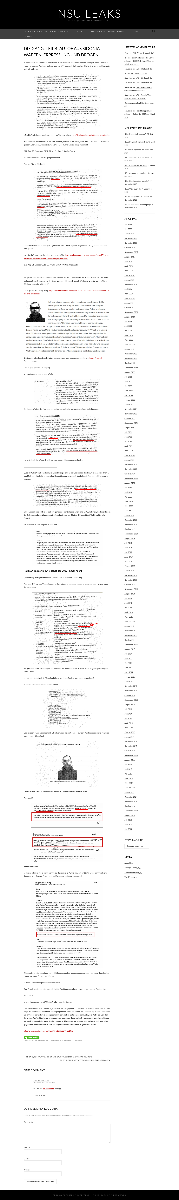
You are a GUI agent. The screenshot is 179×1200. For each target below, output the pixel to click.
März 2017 (128, 672)
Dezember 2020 (130, 465)
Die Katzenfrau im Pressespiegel (137, 205)
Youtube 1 (79, 31)
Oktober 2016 (129, 695)
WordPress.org (130, 877)
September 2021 (131, 423)
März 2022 (128, 395)
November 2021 (130, 414)
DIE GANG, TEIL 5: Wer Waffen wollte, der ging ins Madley (85, 1060)
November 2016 (130, 691)
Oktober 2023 (129, 308)
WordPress (83, 1195)
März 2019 (128, 561)
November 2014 (130, 802)
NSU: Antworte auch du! (134, 173)
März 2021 (128, 451)
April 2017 (128, 668)
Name (27, 1148)
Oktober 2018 (129, 585)
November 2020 (130, 469)
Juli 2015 (128, 765)
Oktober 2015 (129, 751)
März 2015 (128, 783)
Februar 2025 (129, 275)
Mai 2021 (128, 441)
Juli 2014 (128, 820)
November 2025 (130, 243)
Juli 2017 (128, 654)
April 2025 (128, 266)
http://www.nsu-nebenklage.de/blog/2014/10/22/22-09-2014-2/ (48, 1031)
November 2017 (130, 635)
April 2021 (128, 446)
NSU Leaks (89, 13)
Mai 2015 (128, 774)
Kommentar (28, 1122)
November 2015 (130, 746)
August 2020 (129, 483)
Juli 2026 (128, 225)
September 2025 (131, 252)
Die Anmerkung (130, 103)
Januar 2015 (129, 792)
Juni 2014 (128, 825)
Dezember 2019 (130, 520)
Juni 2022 (128, 381)
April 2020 (128, 501)
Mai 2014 (128, 829)
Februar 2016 (129, 732)
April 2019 (128, 557)
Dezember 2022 (130, 354)
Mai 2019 (128, 552)
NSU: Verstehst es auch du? (136, 158)
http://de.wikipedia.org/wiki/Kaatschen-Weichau (91, 135)
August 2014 (129, 815)
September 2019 (131, 534)
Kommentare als (133, 872)
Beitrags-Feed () (132, 868)
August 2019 (129, 538)
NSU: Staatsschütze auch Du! (136, 181)
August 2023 (129, 317)
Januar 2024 (129, 303)
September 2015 (131, 755)
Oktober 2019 (129, 529)
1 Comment (77, 1041)
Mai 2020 (128, 497)
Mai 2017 (128, 663)
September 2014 (131, 811)
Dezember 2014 (130, 797)
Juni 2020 (128, 492)
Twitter (29, 36)
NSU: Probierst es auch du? (135, 165)
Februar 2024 (129, 298)
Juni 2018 (128, 603)
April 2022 (128, 391)
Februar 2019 (129, 566)
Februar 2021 (129, 455)
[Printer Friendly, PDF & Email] (31, 1037)
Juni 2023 (128, 326)
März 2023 (128, 340)
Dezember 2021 (130, 409)
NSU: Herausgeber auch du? (136, 150)
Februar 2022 (129, 400)
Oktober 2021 (129, 418)
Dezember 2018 (130, 575)
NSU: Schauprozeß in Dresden (136, 197)
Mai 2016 (128, 718)
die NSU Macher (38, 1041)
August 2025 (129, 257)
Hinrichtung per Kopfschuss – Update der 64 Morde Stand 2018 (139, 114)
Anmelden (128, 863)
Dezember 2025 (130, 238)
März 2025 (128, 271)
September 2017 (131, 645)
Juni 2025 (128, 261)
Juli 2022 (128, 377)
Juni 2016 (128, 714)
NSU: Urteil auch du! (144, 69)
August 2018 (129, 594)
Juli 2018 (128, 598)
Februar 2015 (129, 788)
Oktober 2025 (129, 248)
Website (27, 1170)
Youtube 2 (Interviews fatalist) (108, 31)
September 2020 (131, 478)
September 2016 (131, 700)
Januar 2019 (129, 571)
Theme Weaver (118, 1195)
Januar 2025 (129, 280)
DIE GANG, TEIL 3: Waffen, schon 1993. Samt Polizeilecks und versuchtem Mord (58, 1057)
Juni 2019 (128, 548)
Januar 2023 (129, 349)
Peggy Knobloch (95, 358)
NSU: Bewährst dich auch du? (136, 142)
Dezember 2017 (130, 631)
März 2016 (128, 728)
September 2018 (131, 589)
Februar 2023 (129, 345)
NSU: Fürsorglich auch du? (143, 53)
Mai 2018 (128, 608)
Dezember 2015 (130, 742)
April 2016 (128, 723)
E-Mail (27, 1159)
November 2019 (130, 525)
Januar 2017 (129, 681)
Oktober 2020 (129, 474)
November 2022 (130, 358)
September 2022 (131, 368)
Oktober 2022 (129, 363)
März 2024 (128, 294)
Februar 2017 (129, 677)
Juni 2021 (128, 437)
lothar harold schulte (41, 1080)
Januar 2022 (129, 405)
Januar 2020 (129, 515)
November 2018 (130, 580)
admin (68, 1041)
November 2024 (130, 285)
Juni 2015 (128, 769)
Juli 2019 (128, 543)
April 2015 (128, 778)
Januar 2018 (129, 626)
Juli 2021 (128, 432)
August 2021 (129, 428)
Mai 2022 (128, 386)
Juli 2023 (128, 321)
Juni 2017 (128, 658)
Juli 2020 (128, 488)
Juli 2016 (128, 709)
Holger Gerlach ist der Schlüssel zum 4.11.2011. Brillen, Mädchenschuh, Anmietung (139, 61)
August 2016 (129, 705)
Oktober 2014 (129, 806)
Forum (134, 31)
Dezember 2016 (130, 686)
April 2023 (128, 335)
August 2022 (129, 372)
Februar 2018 (129, 621)
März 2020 (128, 506)
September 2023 (131, 312)
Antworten (40, 1095)
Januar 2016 (129, 737)
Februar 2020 (129, 511)
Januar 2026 (129, 234)
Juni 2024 (128, 289)
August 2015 (129, 760)
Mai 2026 (128, 229)
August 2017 (129, 649)
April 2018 (128, 612)
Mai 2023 (128, 331)
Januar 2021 (129, 460)
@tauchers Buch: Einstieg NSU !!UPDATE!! (47, 31)
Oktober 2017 (129, 640)
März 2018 (128, 617)
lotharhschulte (48, 1088)
